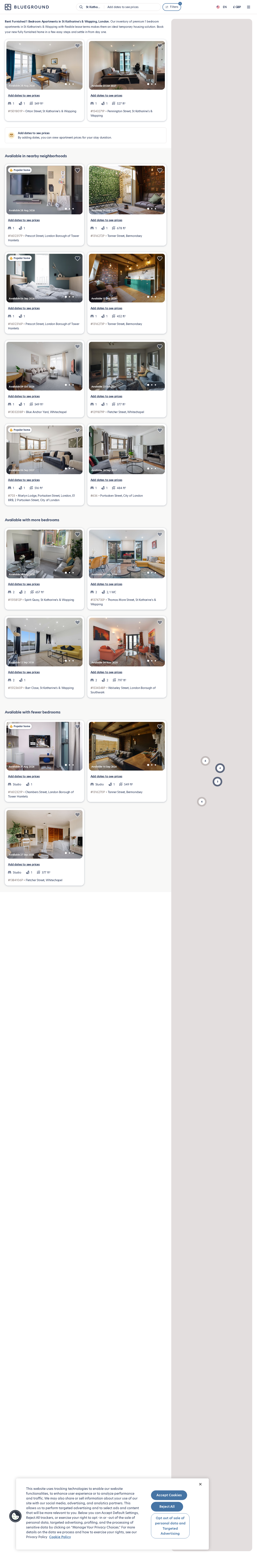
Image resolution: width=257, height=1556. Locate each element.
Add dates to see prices (24, 96)
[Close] (200, 1484)
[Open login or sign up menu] (248, 7)
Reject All (167, 1506)
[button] (205, 761)
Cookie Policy (60, 1537)
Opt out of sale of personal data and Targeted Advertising (170, 1526)
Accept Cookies (169, 1495)
